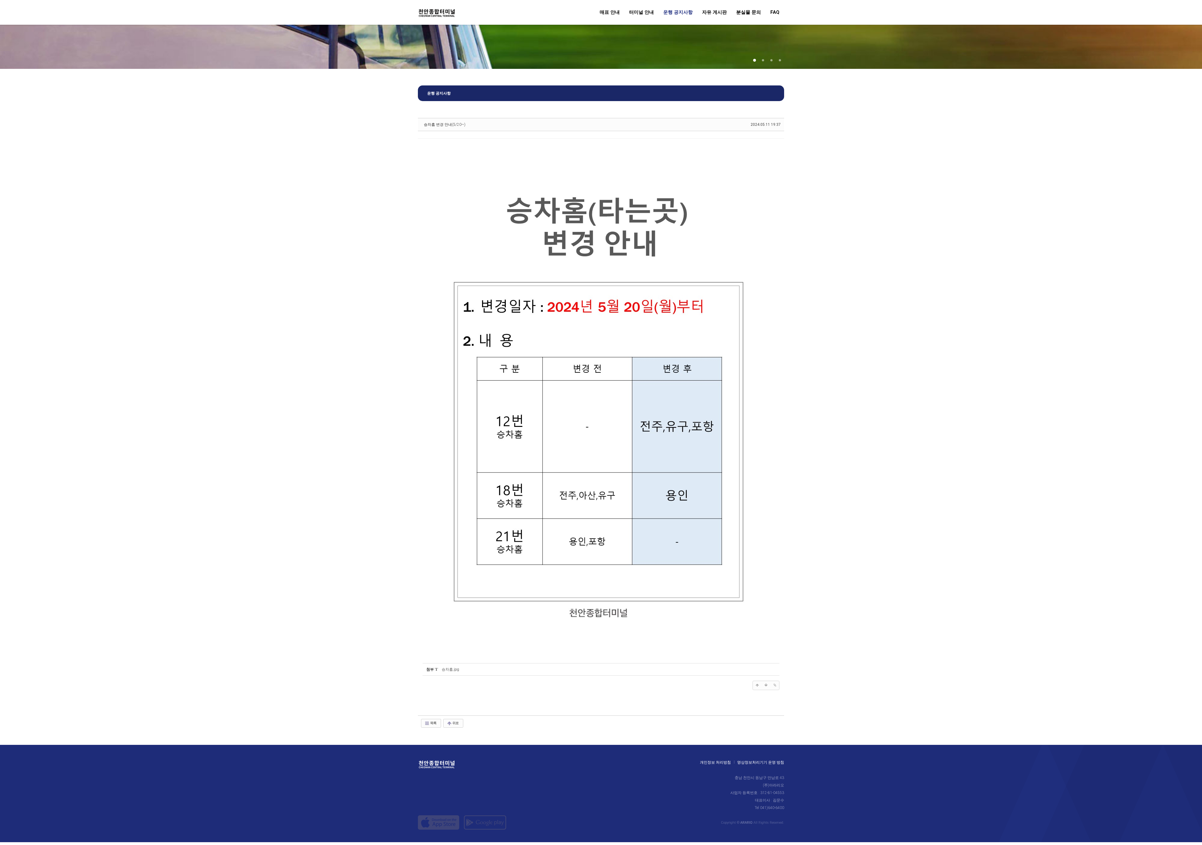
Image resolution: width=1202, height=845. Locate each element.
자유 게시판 (714, 12)
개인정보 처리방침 (715, 762)
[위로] (757, 685)
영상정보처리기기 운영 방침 (760, 762)
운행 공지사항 (678, 12)
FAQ (774, 12)
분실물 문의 (748, 12)
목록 (432, 723)
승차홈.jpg (450, 669)
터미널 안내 (641, 12)
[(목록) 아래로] (766, 685)
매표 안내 (610, 12)
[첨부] (774, 685)
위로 (455, 723)
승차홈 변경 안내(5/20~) (444, 124)
